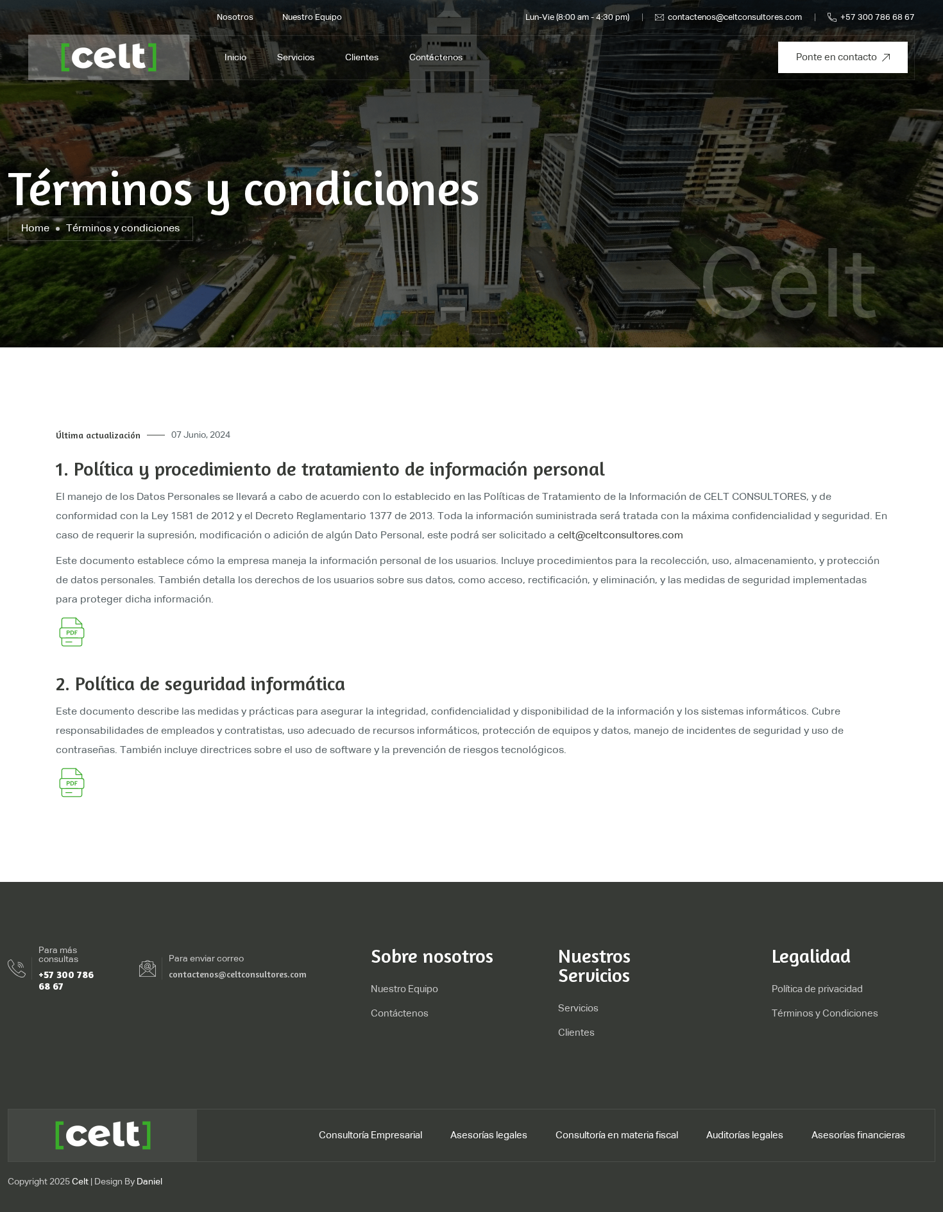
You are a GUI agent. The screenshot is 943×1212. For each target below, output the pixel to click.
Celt (80, 1181)
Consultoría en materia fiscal (617, 1135)
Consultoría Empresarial (370, 1135)
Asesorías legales (488, 1135)
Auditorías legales (744, 1135)
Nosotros (235, 17)
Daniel (149, 1181)
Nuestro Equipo (312, 17)
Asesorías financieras (858, 1135)
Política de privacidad (817, 989)
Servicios (295, 57)
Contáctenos (436, 57)
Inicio (235, 57)
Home (35, 229)
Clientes (361, 57)
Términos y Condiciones (825, 1013)
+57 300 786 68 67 (877, 17)
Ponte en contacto (836, 57)
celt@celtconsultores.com (620, 536)
